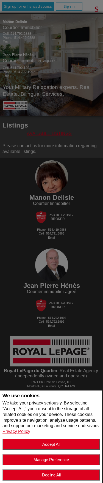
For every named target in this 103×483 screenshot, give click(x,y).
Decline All (51, 475)
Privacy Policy (16, 431)
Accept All (51, 444)
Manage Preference (51, 459)
